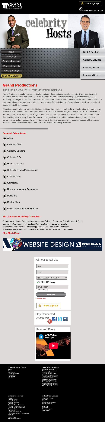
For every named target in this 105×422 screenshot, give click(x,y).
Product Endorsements (59, 227)
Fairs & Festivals (47, 403)
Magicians (11, 414)
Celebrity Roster (91, 67)
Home (10, 369)
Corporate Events (59, 224)
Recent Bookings (13, 373)
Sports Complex (47, 409)
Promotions (11, 372)
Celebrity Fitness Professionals (22, 170)
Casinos (44, 401)
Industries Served (91, 75)
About (10, 371)
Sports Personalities (14, 418)
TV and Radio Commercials (50, 386)
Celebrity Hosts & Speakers (16, 407)
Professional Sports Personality (22, 208)
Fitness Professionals (14, 411)
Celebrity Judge (47, 372)
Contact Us (11, 376)
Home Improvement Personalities (18, 413)
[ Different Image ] (42, 289)
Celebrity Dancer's (16, 151)
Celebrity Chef (14, 144)
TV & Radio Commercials (62, 229)
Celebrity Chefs (13, 401)
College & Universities (49, 402)
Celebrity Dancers (13, 402)
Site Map (11, 377)
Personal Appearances (36, 227)
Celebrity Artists (13, 399)
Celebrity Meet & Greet (72, 221)
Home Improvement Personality (22, 189)
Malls (43, 405)
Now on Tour (12, 375)
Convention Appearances (13, 224)
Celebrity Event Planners (16, 405)
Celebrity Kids (14, 176)
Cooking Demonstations (38, 224)
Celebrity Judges (52, 221)
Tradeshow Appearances (37, 229)
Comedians (12, 183)
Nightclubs (45, 406)
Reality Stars (13, 202)
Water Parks (45, 410)
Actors (10, 138)
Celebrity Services (92, 60)
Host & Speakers (15, 163)
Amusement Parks (47, 398)
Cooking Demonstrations (49, 376)
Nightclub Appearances (13, 227)
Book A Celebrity (91, 52)
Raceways (45, 407)
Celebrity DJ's (14, 157)
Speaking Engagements (13, 229)
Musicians (12, 196)
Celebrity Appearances (32, 221)
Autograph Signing (11, 221)
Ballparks (45, 399)
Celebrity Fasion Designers (16, 406)
